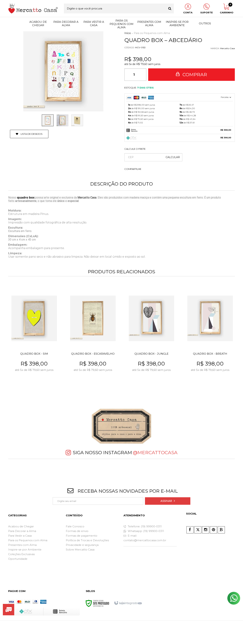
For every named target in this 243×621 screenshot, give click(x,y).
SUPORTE (206, 12)
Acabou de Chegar (21, 526)
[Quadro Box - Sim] (34, 338)
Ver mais (42, 385)
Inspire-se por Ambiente (24, 549)
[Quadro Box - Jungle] (151, 338)
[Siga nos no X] (197, 529)
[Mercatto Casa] (33, 8)
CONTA (187, 12)
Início (127, 33)
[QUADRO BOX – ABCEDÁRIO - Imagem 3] (77, 120)
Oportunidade (17, 558)
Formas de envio (77, 531)
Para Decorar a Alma (22, 531)
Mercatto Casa (227, 48)
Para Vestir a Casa (20, 535)
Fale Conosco (75, 526)
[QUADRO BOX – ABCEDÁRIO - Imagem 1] (48, 120)
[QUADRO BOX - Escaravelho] (92, 338)
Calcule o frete (135, 148)
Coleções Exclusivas (21, 554)
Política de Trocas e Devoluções (87, 540)
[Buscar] (170, 8)
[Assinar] (167, 501)
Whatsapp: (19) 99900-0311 (145, 531)
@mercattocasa (155, 452)
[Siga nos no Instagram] (205, 529)
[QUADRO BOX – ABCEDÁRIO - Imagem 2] (62, 120)
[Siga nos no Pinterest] (213, 529)
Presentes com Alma (22, 545)
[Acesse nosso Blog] (221, 529)
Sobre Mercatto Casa (80, 549)
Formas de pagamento (81, 535)
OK (173, 157)
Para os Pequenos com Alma (152, 33)
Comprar (194, 74)
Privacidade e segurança (82, 545)
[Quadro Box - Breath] (210, 338)
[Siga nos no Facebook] (190, 529)
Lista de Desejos (31, 133)
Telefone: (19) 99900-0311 (144, 526)
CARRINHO (226, 9)
